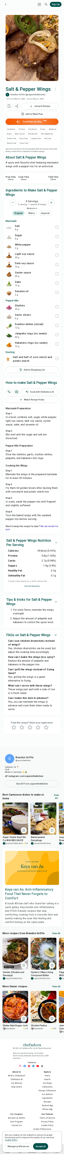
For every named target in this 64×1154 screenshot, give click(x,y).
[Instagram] (21, 1066)
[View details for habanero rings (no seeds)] (9, 344)
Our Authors (47, 1094)
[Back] (5, 4)
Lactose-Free (36, 138)
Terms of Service (47, 1118)
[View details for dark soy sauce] (9, 265)
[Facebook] (25, 1066)
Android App (47, 1105)
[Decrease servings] (12, 202)
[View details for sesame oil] (9, 292)
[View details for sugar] (9, 237)
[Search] (46, 4)
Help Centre (16, 1087)
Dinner (42, 129)
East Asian (32, 129)
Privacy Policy (47, 1122)
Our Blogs (47, 1083)
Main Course (20, 134)
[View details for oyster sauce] (9, 274)
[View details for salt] (9, 227)
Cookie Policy (47, 1125)
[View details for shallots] (9, 307)
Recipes (47, 1102)
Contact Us (16, 1125)
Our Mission (16, 1083)
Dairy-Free (23, 138)
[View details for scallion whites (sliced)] (9, 325)
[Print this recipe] (16, 392)
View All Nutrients (32, 586)
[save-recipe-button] (9, 106)
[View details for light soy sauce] (9, 255)
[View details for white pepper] (9, 246)
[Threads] (43, 1066)
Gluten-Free (11, 138)
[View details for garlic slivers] (9, 316)
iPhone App (47, 1109)
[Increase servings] (51, 202)
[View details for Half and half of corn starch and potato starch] (8, 359)
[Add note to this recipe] (9, 392)
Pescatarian (32, 134)
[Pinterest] (30, 1066)
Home (47, 1076)
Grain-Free (24, 143)
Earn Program (16, 1122)
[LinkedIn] (34, 1066)
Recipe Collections (47, 1091)
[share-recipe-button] (17, 106)
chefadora (32, 1044)
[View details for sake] (9, 283)
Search (47, 1079)
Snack (9, 134)
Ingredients (47, 1098)
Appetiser (53, 129)
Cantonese (11, 129)
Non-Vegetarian (47, 134)
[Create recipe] (39, 4)
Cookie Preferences (42, 1129)
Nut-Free (47, 138)
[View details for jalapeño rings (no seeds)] (9, 335)
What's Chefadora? (16, 1076)
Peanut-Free (11, 143)
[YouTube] (38, 1066)
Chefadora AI (17, 1079)
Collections (47, 1087)
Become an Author (16, 1118)
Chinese (22, 129)
